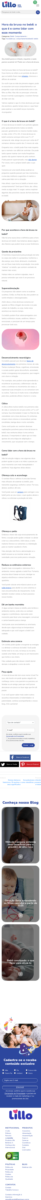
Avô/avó (19, 1073)
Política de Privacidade (9, 1168)
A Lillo (7, 1131)
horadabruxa (10, 39)
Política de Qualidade (9, 1178)
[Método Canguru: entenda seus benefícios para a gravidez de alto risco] (18, 835)
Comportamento (21, 36)
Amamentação (27, 1136)
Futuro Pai (8, 1073)
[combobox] (20, 12)
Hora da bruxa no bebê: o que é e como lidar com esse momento (19, 29)
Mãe (6, 1070)
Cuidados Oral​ (25, 1146)
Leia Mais (21, 858)
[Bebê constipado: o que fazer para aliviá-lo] (18, 952)
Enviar (26, 745)
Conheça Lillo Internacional (10, 1146)
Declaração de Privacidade (15, 736)
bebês (36, 39)
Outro (30, 1073)
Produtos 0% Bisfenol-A (10, 1141)
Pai (18, 1070)
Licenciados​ (26, 1150)
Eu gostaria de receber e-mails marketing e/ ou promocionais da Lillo (20, 739)
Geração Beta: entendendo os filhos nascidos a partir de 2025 (20, 903)
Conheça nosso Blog (20, 802)
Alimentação (26, 1133)
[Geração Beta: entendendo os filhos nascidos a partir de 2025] (18, 894)
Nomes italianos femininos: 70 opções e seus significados (10, 781)
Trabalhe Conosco (12, 1190)
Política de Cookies (9, 1173)
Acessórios (26, 1131)
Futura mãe (32, 1070)
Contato (8, 1187)
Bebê (12, 36)
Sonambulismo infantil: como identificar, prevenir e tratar (31, 781)
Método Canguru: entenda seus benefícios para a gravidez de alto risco (20, 844)
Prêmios (8, 1133)
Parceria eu (9, 1137)
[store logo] (12, 4)
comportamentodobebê (24, 39)
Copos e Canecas (25, 1139)
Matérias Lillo (27, 1167)
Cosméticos (26, 1143)
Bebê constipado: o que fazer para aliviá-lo (20, 962)
